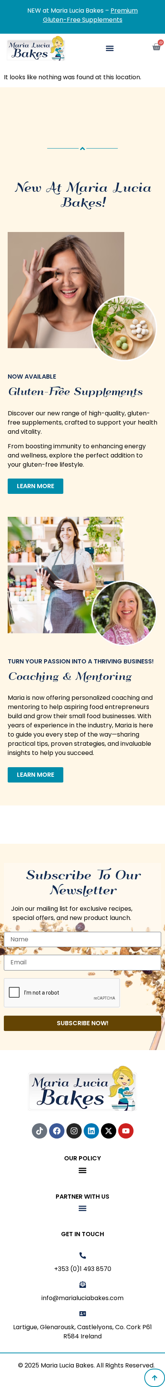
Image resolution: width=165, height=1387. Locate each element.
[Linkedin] (91, 1131)
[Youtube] (126, 1131)
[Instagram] (74, 1131)
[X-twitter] (108, 1131)
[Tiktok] (39, 1131)
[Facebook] (56, 1131)
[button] (110, 48)
